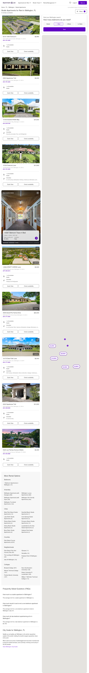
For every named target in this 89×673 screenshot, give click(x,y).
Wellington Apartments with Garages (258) (11, 494)
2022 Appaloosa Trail (9, 404)
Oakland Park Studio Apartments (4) (27, 531)
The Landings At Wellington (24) (11, 556)
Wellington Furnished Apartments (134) (10, 503)
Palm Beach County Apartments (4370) (9, 541)
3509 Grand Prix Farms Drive (12, 313)
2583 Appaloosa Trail (9, 78)
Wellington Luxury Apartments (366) (26, 494)
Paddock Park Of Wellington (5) (29, 557)
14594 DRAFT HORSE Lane (12, 267)
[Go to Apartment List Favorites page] (70, 3)
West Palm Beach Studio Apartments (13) (11, 513)
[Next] (36, 238)
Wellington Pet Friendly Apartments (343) (28, 498)
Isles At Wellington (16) (10, 559)
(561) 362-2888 (6, 453)
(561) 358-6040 (6, 408)
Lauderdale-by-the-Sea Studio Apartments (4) (28, 526)
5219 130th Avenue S (9, 37)
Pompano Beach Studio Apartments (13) (28, 522)
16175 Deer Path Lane (10, 358)
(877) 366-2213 (6, 271)
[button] (76, 366)
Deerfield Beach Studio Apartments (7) (28, 513)
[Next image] (38, 25)
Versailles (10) (25, 553)
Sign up (83, 3)
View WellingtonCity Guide (10, 646)
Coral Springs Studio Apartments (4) (27, 517)
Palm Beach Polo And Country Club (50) (10, 551)
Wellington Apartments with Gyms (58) (11, 498)
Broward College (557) (10, 568)
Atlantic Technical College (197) (11, 571)
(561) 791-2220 (6, 40)
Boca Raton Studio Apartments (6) (9, 531)
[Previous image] (3, 25)
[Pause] (38, 194)
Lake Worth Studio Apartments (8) (9, 517)
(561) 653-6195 (6, 123)
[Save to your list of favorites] (37, 18)
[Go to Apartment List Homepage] (9, 3)
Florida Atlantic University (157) (11, 576)
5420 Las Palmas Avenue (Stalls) (13, 450)
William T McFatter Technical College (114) (29, 578)
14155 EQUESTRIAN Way (11, 120)
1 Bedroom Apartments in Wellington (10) (11, 484)
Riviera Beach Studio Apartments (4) (10, 522)
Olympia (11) (25, 550)
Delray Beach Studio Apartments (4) (9, 526)
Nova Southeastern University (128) (27, 569)
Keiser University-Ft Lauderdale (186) (27, 573)
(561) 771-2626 (6, 316)
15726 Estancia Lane (9, 165)
